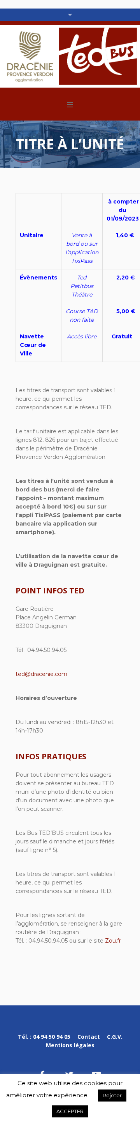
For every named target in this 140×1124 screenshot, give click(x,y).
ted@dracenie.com (41, 674)
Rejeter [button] (112, 1095)
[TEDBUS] (70, 56)
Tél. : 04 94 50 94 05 (44, 1036)
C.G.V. (114, 1036)
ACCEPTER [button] (70, 1111)
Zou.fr (113, 940)
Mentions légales (70, 1045)
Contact (88, 1036)
